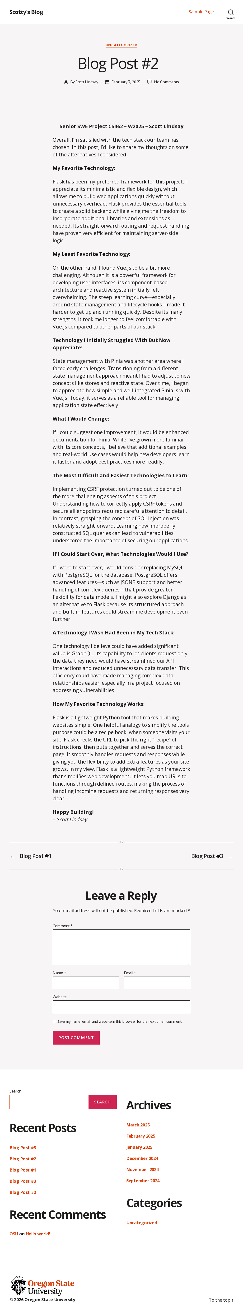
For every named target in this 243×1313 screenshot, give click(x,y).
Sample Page (201, 11)
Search (15, 1091)
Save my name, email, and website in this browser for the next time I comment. (119, 1021)
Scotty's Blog (26, 12)
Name (59, 973)
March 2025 (138, 1125)
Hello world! (38, 1234)
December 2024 (142, 1158)
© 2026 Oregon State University (42, 1299)
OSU (13, 1234)
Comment (63, 926)
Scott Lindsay (86, 81)
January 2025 (139, 1147)
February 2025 (140, 1136)
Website (60, 996)
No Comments (166, 81)
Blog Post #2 (23, 1159)
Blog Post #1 (22, 1170)
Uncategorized (121, 45)
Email (130, 973)
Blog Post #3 (22, 1147)
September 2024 (142, 1180)
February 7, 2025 (126, 81)
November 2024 (142, 1169)
